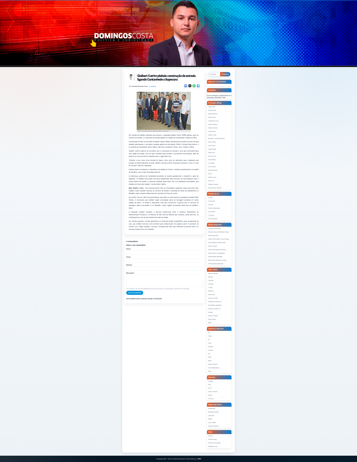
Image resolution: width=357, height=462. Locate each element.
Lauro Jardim (212, 422)
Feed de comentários (214, 443)
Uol (209, 353)
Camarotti (211, 415)
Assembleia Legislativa (215, 305)
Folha (210, 336)
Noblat (210, 419)
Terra (209, 343)
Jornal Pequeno (213, 218)
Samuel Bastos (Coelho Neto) (217, 242)
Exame (210, 395)
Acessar (210, 436)
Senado (210, 312)
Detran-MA (211, 294)
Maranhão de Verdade (214, 188)
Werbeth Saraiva (213, 184)
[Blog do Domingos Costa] (178, 33)
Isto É (210, 388)
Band (209, 360)
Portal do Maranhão (214, 208)
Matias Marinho (212, 114)
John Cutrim (211, 145)
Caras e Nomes (212, 391)
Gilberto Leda (212, 135)
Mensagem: (130, 273)
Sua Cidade (211, 211)
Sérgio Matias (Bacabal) (215, 256)
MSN (209, 357)
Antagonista (211, 408)
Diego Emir (211, 152)
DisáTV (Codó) (212, 246)
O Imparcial (211, 201)
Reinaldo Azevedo (213, 412)
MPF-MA (210, 291)
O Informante (212, 110)
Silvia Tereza (212, 117)
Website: (129, 265)
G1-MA (210, 197)
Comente (153, 86)
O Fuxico (211, 398)
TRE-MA (210, 280)
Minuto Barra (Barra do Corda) (217, 260)
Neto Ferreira (212, 156)
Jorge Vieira (211, 106)
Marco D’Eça (212, 142)
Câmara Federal (213, 315)
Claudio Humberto (213, 426)
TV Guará (211, 215)
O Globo (210, 350)
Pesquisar (225, 74)
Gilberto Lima (212, 177)
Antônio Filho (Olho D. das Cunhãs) (218, 239)
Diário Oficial (212, 319)
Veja (209, 384)
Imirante (210, 204)
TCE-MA (210, 284)
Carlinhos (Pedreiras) (214, 228)
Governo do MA (213, 298)
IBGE (209, 322)
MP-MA (210, 277)
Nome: (128, 249)
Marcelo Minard (212, 170)
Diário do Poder (212, 364)
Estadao (210, 346)
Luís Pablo (211, 163)
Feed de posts (212, 439)
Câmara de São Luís (214, 308)
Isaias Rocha (212, 131)
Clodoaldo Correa (213, 121)
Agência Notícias (213, 273)
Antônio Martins (212, 124)
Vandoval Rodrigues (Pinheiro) (217, 249)
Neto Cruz (211, 181)
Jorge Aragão (212, 149)
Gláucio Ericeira (213, 128)
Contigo (210, 381)
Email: (128, 257)
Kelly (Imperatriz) (213, 235)
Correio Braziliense (213, 368)
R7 (209, 339)
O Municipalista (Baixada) (215, 263)
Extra (209, 371)
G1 (209, 332)
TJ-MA (210, 287)
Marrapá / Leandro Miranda (216, 138)
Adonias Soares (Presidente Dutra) (218, 232)
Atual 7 (210, 173)
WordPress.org (212, 446)
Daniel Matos (212, 159)
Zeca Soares (212, 166)
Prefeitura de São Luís (214, 301)
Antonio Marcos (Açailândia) (216, 253)
